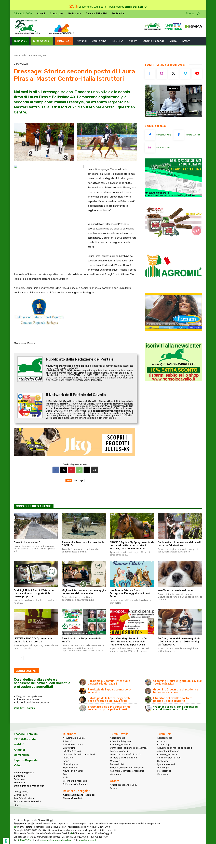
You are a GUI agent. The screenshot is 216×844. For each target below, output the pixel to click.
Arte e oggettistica (120, 744)
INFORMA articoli (72, 751)
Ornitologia (163, 767)
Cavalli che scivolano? (27, 542)
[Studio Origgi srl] (173, 196)
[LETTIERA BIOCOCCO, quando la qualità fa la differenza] (36, 622)
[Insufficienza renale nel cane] (180, 574)
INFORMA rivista (25, 739)
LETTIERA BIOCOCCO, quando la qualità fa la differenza (33, 640)
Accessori (162, 741)
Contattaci (19, 775)
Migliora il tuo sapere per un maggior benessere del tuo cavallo (84, 592)
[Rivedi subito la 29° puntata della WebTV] (84, 622)
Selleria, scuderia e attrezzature (127, 767)
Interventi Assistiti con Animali (79, 754)
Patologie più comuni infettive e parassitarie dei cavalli (109, 682)
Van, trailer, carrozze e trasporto (127, 770)
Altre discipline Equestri (75, 784)
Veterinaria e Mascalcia (75, 780)
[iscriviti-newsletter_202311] (173, 380)
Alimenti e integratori (121, 741)
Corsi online (22, 755)
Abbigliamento (117, 737)
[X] (63, 470)
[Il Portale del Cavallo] (27, 27)
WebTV (18, 744)
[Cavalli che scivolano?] (36, 525)
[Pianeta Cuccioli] (178, 135)
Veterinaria (115, 774)
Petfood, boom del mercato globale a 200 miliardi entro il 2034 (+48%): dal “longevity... (179, 641)
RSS (16, 804)
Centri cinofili (164, 761)
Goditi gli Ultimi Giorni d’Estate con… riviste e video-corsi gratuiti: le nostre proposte (35, 593)
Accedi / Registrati (24, 772)
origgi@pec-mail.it (87, 840)
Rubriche (26, 55)
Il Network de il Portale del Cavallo (76, 394)
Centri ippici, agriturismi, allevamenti (129, 747)
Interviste (68, 757)
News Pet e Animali (73, 770)
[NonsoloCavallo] (150, 135)
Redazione (19, 779)
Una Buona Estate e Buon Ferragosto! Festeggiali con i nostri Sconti (131, 593)
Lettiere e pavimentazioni (123, 757)
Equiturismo (69, 747)
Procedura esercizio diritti (27, 801)
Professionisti (117, 764)
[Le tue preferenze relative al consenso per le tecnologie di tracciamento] (6, 841)
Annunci (19, 749)
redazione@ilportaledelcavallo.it (56, 840)
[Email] (87, 470)
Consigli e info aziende (33, 506)
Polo (65, 774)
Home (17, 55)
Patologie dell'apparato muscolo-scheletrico (109, 691)
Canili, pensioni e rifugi (169, 757)
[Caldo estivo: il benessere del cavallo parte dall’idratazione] (180, 525)
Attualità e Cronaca (73, 744)
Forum (113, 788)
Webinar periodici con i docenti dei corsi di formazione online (175, 708)
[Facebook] (55, 470)
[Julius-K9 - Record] (75, 442)
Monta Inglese (39, 55)
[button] (194, 14)
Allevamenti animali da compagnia (174, 747)
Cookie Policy (21, 794)
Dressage (78, 480)
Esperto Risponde (26, 760)
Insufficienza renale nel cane (175, 590)
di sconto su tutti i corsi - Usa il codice (108, 6)
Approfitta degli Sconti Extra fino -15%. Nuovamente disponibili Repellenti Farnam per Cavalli (129, 641)
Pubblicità (19, 782)
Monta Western (71, 767)
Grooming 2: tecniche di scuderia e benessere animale (175, 691)
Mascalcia (115, 761)
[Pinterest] (71, 470)
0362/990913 (24, 840)
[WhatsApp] (79, 470)
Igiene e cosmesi (119, 751)
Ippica (66, 761)
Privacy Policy (21, 791)
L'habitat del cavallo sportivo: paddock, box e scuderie (172, 699)
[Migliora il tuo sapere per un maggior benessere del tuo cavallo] (84, 574)
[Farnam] (173, 330)
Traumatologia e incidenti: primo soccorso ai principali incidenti (109, 708)
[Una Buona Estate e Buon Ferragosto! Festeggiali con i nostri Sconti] (132, 574)
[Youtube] (197, 73)
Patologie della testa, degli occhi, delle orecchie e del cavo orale (109, 699)
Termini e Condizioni (24, 798)
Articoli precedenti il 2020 (123, 784)
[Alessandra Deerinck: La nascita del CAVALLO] (84, 525)
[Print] (94, 470)
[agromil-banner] (173, 285)
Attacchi (67, 741)
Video (17, 765)
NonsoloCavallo (163, 134)
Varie (65, 777)
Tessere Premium (26, 734)
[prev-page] (16, 658)
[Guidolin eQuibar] (173, 240)
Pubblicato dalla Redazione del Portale (80, 359)
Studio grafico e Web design (29, 785)
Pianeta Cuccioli (192, 134)
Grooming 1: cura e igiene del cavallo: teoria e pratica (177, 682)
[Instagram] (162, 73)
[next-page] (21, 658)
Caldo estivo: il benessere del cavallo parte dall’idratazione (180, 544)
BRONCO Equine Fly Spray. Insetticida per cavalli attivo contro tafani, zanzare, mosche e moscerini (132, 545)
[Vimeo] (185, 73)
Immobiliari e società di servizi (125, 754)
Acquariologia (164, 744)
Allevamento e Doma (74, 737)
